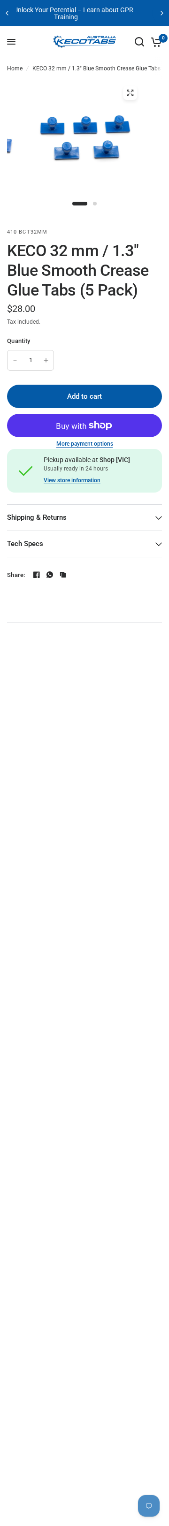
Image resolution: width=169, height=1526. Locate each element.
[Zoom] (130, 93)
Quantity (18, 340)
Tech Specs (25, 543)
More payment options (84, 444)
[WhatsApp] (49, 574)
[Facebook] (36, 574)
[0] (154, 41)
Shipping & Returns (37, 517)
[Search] (139, 41)
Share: (16, 575)
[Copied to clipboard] (63, 574)
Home (15, 68)
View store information (72, 480)
